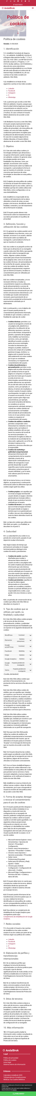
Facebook (11, 91)
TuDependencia (8, 1077)
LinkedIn (11, 88)
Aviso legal (7, 1062)
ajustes (15, 1090)
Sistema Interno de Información (14, 1064)
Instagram (11, 93)
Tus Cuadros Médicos (17, 1079)
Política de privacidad (10, 1058)
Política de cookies (9, 1060)
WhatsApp (11, 97)
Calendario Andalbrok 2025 (12, 1075)
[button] (32, 8)
